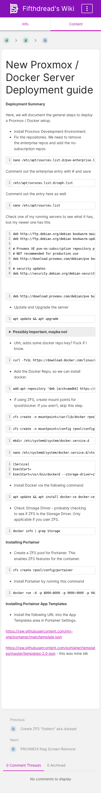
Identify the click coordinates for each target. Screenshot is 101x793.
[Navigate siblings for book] (16, 40)
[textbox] (55, 160)
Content (76, 24)
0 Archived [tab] (56, 765)
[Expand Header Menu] (87, 8)
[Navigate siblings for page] (35, 40)
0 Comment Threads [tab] (23, 765)
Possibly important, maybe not (40, 331)
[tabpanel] (50, 779)
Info (25, 24)
